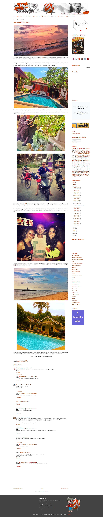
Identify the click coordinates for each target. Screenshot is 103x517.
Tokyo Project (74, 300)
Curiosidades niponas (83, 153)
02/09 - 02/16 (77, 218)
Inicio (14, 16)
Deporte (77, 155)
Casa (76, 151)
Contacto (73, 16)
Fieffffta (85, 157)
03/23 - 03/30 (77, 211)
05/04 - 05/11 (76, 201)
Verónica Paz (18, 368)
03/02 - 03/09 (77, 215)
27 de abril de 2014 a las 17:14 (24, 401)
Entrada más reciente (17, 488)
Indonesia (86, 161)
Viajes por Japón (83, 174)
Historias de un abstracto (76, 275)
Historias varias (76, 160)
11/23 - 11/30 (76, 190)
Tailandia (27, 203)
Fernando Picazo (53, 504)
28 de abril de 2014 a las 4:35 (32, 393)
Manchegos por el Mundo (77, 165)
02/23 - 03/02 (77, 216)
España (83, 155)
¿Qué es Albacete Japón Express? (39, 16)
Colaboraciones (77, 152)
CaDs (17, 401)
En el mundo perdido (76, 271)
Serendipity (18, 384)
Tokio (43, 57)
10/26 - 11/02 (76, 193)
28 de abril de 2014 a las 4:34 (32, 376)
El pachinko (74, 267)
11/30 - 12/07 (76, 188)
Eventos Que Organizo (52, 16)
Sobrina (80, 170)
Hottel (77, 161)
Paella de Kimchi (75, 292)
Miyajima (78, 166)
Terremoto (86, 171)
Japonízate (77, 162)
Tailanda (16, 265)
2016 (74, 182)
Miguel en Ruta (75, 288)
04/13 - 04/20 (77, 208)
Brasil (73, 151)
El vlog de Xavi (74, 269)
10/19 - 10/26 (77, 195)
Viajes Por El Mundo (27, 16)
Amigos (76, 150)
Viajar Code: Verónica (76, 304)
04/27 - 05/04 (77, 203)
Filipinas (73, 159)
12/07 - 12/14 (77, 187)
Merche (17, 417)
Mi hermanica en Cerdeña (77, 286)
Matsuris (86, 165)
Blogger (69, 514)
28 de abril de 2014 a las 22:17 (32, 444)
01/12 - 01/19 (77, 223)
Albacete (74, 148)
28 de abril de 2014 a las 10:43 (25, 452)
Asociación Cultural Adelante (77, 259)
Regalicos (74, 169)
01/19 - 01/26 (77, 221)
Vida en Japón (75, 175)
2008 (74, 235)
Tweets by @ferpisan (76, 133)
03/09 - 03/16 (77, 213)
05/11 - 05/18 (76, 200)
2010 (74, 231)
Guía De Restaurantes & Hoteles (64, 16)
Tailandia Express (74, 171)
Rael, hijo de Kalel (75, 294)
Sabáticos (74, 296)
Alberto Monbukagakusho (77, 257)
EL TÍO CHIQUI (22, 376)
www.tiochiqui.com (46, 509)
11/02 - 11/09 (76, 192)
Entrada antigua (64, 488)
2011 (74, 230)
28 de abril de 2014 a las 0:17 (24, 417)
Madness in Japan (75, 284)
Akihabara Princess (75, 255)
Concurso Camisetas (86, 152)
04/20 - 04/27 (77, 207)
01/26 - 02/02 (77, 220)
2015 (74, 184)
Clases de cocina (86, 151)
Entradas (75, 140)
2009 (74, 233)
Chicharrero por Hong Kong (77, 263)
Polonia (86, 167)
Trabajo (78, 172)
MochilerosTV (74, 290)
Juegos (85, 162)
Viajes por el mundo (24, 361)
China (80, 151)
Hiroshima (86, 159)
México (73, 166)
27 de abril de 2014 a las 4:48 (27, 368)
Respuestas (20, 374)
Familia (79, 157)
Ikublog (73, 277)
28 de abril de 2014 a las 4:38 (32, 428)
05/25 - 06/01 (77, 198)
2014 (74, 185)
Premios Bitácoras (75, 168)
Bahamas (87, 150)
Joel (81, 162)
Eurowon (73, 273)
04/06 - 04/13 (77, 210)
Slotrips (73, 298)
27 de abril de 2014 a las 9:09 (26, 384)
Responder (18, 372)
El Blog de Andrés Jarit (76, 265)
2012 (74, 228)
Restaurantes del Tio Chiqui (84, 169)
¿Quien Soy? (19, 16)
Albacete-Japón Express (84, 148)
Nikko (83, 166)
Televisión (80, 171)
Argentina (83, 150)
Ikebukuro (81, 161)
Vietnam (82, 175)
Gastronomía (79, 159)
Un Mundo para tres (75, 302)
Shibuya (75, 170)
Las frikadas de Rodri (76, 282)
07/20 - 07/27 (77, 197)
